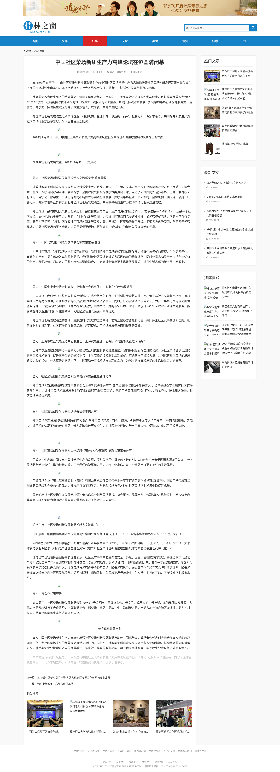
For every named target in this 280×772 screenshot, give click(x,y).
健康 (215, 41)
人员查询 (172, 761)
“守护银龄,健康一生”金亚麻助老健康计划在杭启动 (229, 232)
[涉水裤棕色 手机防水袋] (212, 149)
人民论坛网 (169, 751)
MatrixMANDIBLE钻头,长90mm (224, 197)
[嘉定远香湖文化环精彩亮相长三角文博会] (174, 713)
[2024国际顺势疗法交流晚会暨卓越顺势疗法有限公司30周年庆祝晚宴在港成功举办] (212, 348)
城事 (95, 41)
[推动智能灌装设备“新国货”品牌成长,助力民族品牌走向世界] (212, 292)
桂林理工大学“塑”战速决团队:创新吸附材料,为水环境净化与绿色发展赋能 (237, 94)
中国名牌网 (108, 751)
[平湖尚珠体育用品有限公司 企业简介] (212, 367)
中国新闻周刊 (185, 751)
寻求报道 (133, 761)
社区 (245, 41)
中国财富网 (154, 751)
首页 (35, 41)
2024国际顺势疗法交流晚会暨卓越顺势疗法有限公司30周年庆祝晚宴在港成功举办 (237, 348)
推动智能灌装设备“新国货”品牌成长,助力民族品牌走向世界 (237, 292)
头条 (65, 41)
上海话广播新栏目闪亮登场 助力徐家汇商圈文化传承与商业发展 (73, 677)
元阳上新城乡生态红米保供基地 (55, 684)
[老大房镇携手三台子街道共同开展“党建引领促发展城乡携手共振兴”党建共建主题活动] (212, 330)
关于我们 (120, 761)
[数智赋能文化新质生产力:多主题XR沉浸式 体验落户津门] (212, 311)
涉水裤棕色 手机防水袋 (235, 144)
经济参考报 (94, 751)
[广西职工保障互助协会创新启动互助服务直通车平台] (45, 713)
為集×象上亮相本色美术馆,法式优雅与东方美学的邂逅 (144, 731)
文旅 (125, 41)
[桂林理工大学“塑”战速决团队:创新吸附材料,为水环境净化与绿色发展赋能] (88, 713)
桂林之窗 (47, 27)
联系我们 (159, 761)
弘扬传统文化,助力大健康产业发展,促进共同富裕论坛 (229, 213)
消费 (185, 41)
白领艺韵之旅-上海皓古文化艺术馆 (226, 182)
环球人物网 (200, 751)
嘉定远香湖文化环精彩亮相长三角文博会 (179, 731)
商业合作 (146, 761)
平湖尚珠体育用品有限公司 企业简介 (237, 364)
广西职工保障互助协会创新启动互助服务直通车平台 (56, 731)
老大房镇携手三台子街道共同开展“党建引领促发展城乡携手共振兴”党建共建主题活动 (237, 330)
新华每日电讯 (124, 751)
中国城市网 (140, 751)
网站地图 (107, 761)
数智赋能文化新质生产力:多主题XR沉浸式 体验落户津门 (237, 311)
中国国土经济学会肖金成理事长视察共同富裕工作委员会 (229, 250)
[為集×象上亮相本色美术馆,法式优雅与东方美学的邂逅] (131, 713)
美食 (155, 41)
